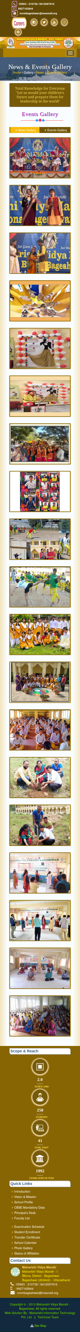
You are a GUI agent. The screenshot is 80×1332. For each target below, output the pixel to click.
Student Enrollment (27, 1232)
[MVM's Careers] (19, 23)
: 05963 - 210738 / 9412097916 (36, 1284)
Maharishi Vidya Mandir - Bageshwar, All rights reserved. (44, 1306)
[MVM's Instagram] (64, 22)
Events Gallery (57, 130)
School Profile (23, 1202)
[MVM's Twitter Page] (44, 22)
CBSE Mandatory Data (29, 1207)
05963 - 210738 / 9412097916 (36, 4)
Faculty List (22, 1218)
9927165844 (25, 8)
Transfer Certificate (27, 1237)
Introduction (22, 1191)
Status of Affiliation (26, 1253)
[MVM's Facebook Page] (34, 22)
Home (17, 72)
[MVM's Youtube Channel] (54, 22)
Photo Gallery (23, 1248)
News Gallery (27, 130)
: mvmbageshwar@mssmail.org (37, 1293)
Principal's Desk (25, 1213)
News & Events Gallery (51, 72)
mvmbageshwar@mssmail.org (38, 13)
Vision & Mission (25, 1197)
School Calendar (25, 1242)
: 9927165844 (23, 1288)
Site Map (42, 1325)
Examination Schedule (29, 1226)
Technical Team (48, 1317)
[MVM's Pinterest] (18, 32)
